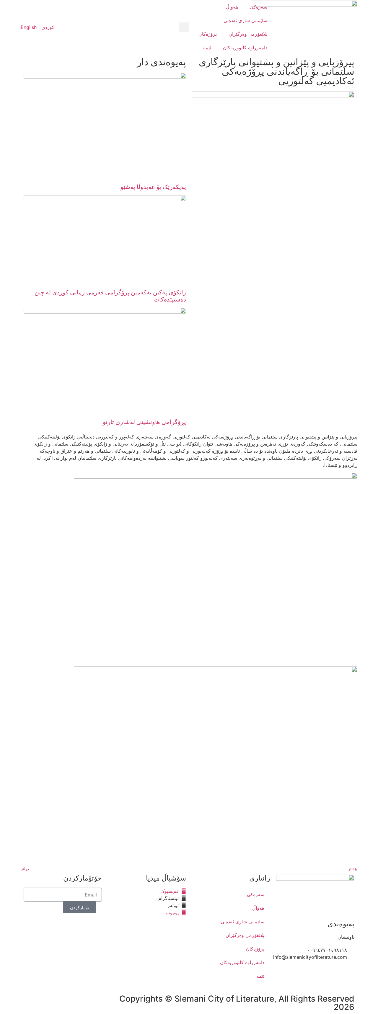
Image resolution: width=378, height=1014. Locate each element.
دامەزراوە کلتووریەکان (245, 47)
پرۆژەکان (207, 34)
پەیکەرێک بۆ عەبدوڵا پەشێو (153, 186)
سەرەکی (258, 7)
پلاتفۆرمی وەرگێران (248, 34)
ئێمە (207, 47)
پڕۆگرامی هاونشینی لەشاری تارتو (144, 422)
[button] (184, 27)
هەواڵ (232, 7)
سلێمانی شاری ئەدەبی (245, 20)
